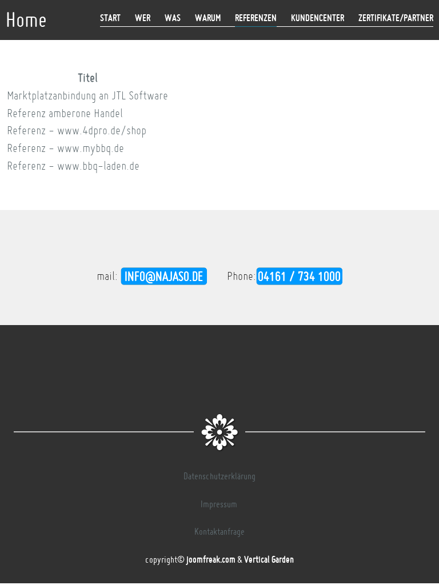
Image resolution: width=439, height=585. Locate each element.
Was (173, 17)
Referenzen (256, 17)
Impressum (219, 504)
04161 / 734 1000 (299, 276)
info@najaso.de (164, 276)
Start (110, 17)
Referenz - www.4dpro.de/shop (76, 130)
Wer (142, 17)
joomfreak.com (211, 559)
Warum (208, 17)
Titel (88, 77)
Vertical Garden (269, 559)
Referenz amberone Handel (65, 113)
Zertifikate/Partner (395, 17)
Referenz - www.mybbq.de (65, 148)
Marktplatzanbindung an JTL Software (87, 95)
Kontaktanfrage (219, 531)
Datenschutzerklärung (219, 476)
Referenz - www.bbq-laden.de (73, 165)
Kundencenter (317, 17)
